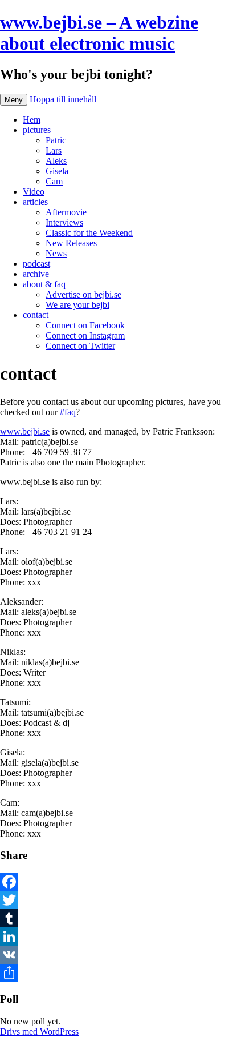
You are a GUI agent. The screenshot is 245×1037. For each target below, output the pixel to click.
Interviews (64, 222)
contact (35, 315)
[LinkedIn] (122, 936)
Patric (56, 140)
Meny (14, 99)
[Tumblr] (122, 918)
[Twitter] (122, 900)
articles (35, 202)
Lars (54, 150)
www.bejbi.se (25, 431)
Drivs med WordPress (39, 1031)
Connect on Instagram (85, 335)
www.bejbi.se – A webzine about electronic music (99, 33)
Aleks (56, 161)
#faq (68, 412)
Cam (54, 181)
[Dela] (122, 973)
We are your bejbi (77, 305)
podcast (36, 263)
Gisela (57, 171)
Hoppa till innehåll (63, 99)
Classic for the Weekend (89, 233)
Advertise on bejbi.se (83, 294)
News (56, 253)
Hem (31, 119)
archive (36, 274)
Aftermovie (66, 212)
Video (33, 191)
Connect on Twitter (80, 346)
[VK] (122, 955)
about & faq (44, 284)
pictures (37, 130)
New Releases (71, 243)
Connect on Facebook (85, 325)
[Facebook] (122, 882)
